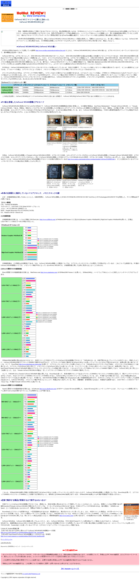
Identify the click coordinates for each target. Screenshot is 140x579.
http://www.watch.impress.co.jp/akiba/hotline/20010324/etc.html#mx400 (22, 536)
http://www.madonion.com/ (49, 272)
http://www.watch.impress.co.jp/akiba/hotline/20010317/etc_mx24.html (22, 532)
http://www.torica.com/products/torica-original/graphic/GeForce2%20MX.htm (91, 159)
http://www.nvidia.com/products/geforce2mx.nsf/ (50, 50)
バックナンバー (7, 539)
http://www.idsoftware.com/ (48, 389)
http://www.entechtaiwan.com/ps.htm (30, 364)
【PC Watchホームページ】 (70, 569)
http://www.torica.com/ (66, 515)
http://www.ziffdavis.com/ (48, 219)
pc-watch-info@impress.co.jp (31, 574)
